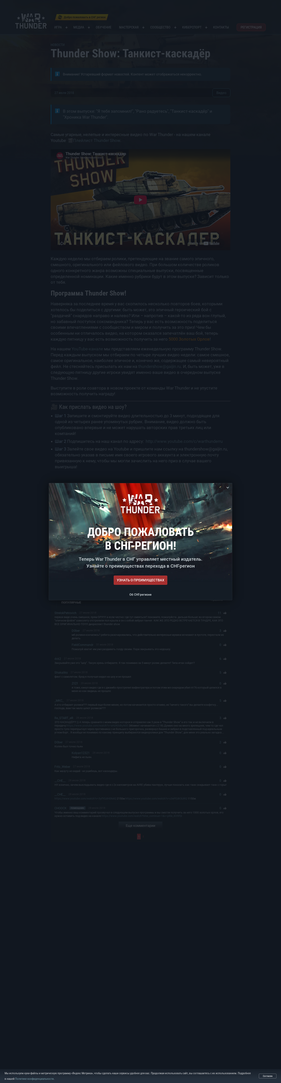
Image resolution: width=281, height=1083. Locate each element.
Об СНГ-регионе (140, 594)
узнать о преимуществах (140, 580)
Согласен (268, 1076)
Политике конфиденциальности (34, 1079)
